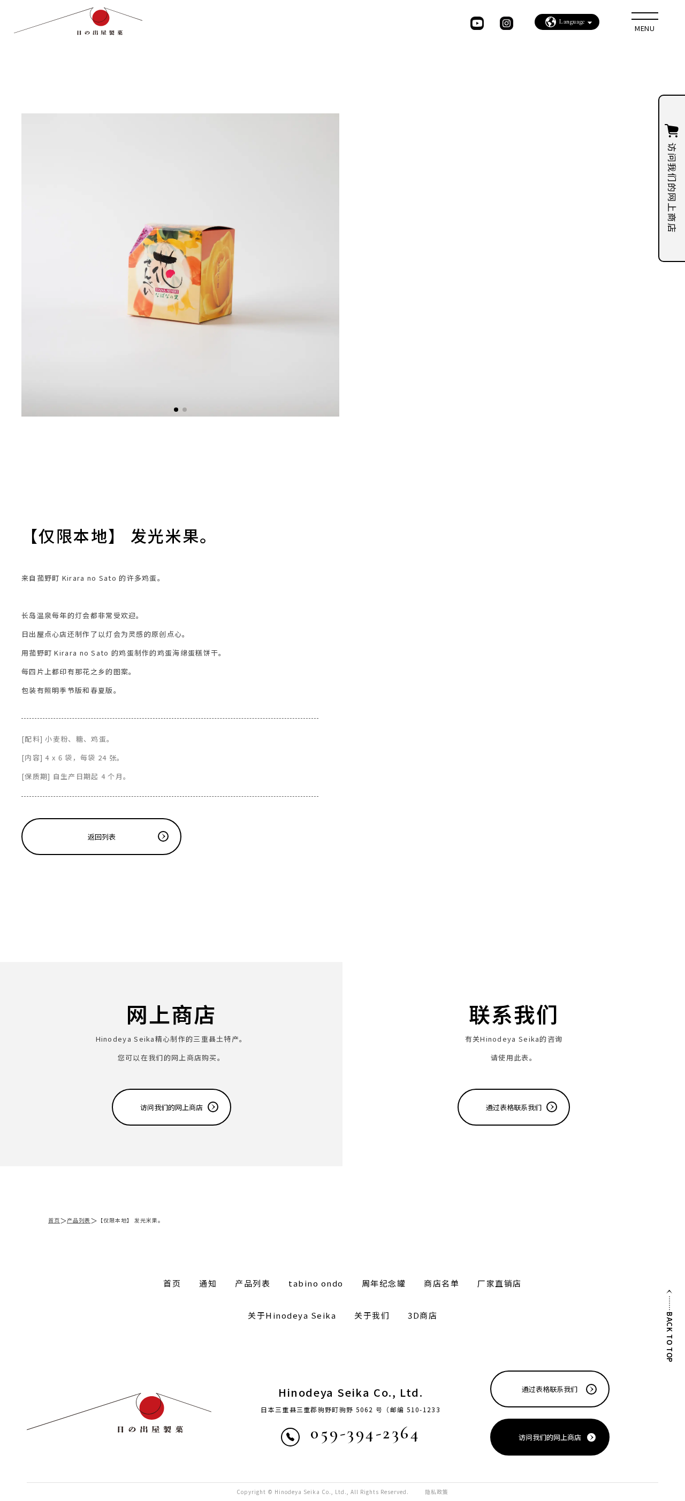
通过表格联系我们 (514, 1107)
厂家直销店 (499, 1283)
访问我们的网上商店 (171, 1107)
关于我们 (372, 1315)
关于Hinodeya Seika (292, 1315)
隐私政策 (436, 1492)
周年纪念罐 (384, 1283)
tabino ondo (316, 1283)
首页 (54, 1220)
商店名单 (441, 1283)
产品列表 (78, 1220)
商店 (422, 1315)
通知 (208, 1283)
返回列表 (102, 837)
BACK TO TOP (670, 1337)
